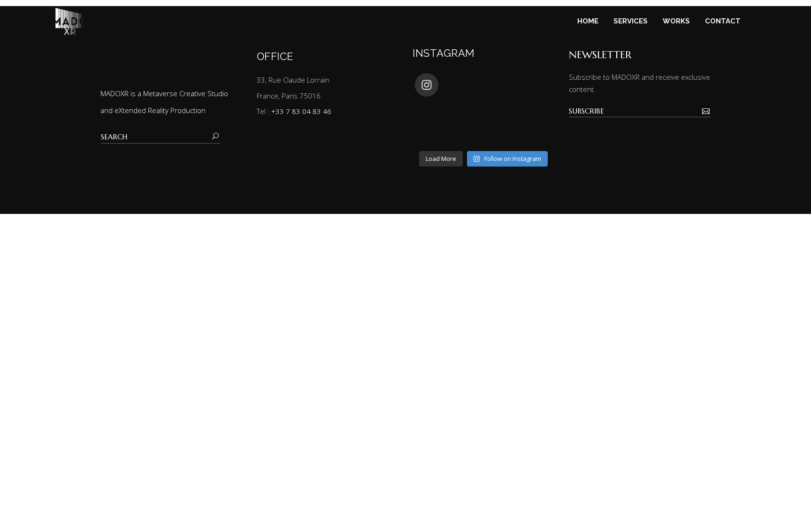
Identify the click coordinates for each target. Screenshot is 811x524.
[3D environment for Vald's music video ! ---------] (466, 135)
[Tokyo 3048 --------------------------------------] (500, 135)
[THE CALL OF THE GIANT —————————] (432, 114)
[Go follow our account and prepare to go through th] (535, 135)
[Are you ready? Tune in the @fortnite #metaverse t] (432, 135)
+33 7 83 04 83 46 (301, 111)
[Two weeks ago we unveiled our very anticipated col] (535, 114)
